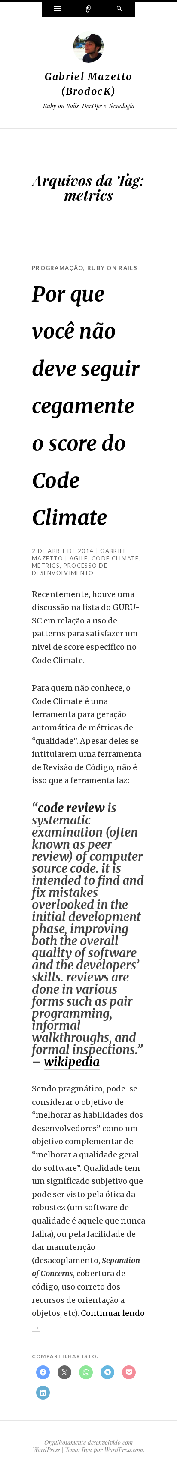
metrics (46, 565)
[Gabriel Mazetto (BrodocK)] (88, 49)
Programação (57, 267)
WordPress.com (123, 1450)
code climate (115, 558)
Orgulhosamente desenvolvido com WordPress (83, 1446)
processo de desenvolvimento (69, 569)
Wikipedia (72, 1061)
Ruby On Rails (112, 267)
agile (79, 558)
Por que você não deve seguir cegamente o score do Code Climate (86, 406)
